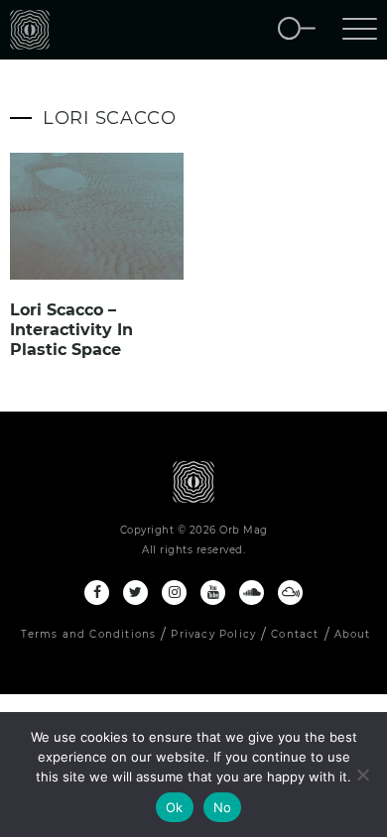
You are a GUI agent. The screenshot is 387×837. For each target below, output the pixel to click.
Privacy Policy (213, 634)
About (352, 634)
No (222, 807)
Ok (175, 807)
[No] (362, 774)
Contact (295, 634)
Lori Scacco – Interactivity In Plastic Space (71, 329)
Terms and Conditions (88, 634)
